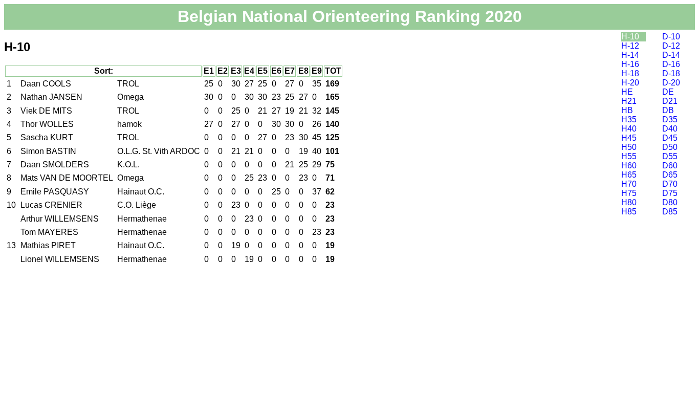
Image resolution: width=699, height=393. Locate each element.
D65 (670, 174)
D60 (670, 165)
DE (668, 92)
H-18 (630, 73)
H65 (629, 174)
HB (627, 110)
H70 (629, 184)
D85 (670, 211)
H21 (629, 101)
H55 (629, 156)
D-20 (671, 82)
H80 (629, 202)
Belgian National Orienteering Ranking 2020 (350, 16)
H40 (629, 128)
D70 (670, 184)
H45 (629, 138)
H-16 (630, 64)
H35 (629, 119)
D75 (670, 193)
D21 (670, 101)
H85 (629, 211)
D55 (670, 156)
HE (627, 92)
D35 (670, 119)
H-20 (630, 82)
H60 (629, 165)
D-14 (671, 55)
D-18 (671, 73)
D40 (670, 128)
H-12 (630, 45)
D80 (670, 202)
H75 (629, 193)
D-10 (671, 36)
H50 (629, 147)
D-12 (671, 45)
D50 (670, 147)
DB (668, 110)
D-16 (671, 64)
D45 (670, 138)
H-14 (630, 55)
